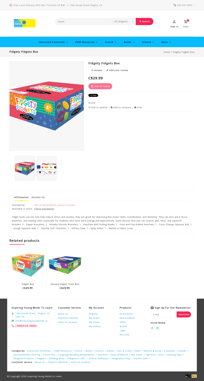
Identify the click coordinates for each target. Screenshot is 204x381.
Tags (122, 330)
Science (146, 41)
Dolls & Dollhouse (99, 358)
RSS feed (124, 334)
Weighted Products (23, 358)
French (109, 41)
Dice (160, 354)
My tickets (94, 322)
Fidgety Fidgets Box (184, 52)
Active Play (49, 354)
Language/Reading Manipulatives (76, 354)
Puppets (41, 358)
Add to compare (122, 107)
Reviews (38, 197)
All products (126, 313)
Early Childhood (119, 354)
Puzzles (182, 350)
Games (110, 350)
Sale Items (136, 354)
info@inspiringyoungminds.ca (31, 320)
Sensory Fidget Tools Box (64, 284)
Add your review (118, 70)
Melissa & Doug (152, 350)
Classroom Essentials (52, 41)
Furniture (103, 354)
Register (93, 313)
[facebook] (153, 328)
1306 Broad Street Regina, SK (85, 5)
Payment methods (68, 318)
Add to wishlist (99, 107)
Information (21, 197)
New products (127, 318)
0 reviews (97, 70)
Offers (123, 322)
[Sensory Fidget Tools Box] (65, 265)
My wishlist (95, 326)
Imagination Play (121, 358)
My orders (94, 318)
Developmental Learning (26, 354)
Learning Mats (174, 354)
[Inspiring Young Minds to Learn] (25, 23)
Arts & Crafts (124, 350)
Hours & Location (68, 322)
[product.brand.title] (96, 103)
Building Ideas (57, 358)
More (165, 41)
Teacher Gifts (140, 358)
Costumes (169, 350)
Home (167, 52)
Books (127, 41)
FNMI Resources (85, 41)
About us (63, 313)
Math (138, 350)
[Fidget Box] (28, 265)
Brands (123, 326)
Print (139, 107)
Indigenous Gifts (77, 358)
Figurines (150, 354)
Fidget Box (28, 284)
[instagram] (158, 328)
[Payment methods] (194, 376)
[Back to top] (195, 372)
